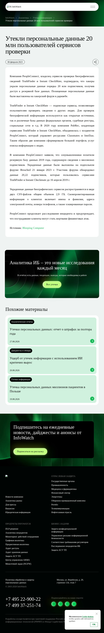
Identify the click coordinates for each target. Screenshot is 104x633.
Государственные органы (63, 481)
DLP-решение (11, 529)
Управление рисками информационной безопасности (69, 537)
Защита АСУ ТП (59, 550)
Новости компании (14, 497)
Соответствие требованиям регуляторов (69, 542)
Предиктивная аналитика (17, 544)
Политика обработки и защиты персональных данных (19, 581)
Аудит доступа (12, 548)
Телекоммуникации (60, 508)
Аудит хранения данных (16, 552)
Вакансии (9, 508)
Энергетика (56, 497)
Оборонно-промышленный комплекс (68, 501)
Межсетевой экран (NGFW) (18, 564)
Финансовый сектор (60, 493)
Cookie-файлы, (88, 617)
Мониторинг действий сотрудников (22, 537)
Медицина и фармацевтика (64, 489)
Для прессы (10, 504)
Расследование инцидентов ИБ (65, 546)
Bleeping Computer (33, 227)
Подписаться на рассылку (30, 451)
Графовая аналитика (14, 540)
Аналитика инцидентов (16, 533)
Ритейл (54, 504)
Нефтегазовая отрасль (61, 512)
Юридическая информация (17, 512)
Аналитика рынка (13, 501)
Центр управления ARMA (17, 560)
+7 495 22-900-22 (23, 599)
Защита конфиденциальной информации (64, 530)
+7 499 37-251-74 (23, 605)
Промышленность (59, 485)
